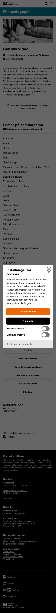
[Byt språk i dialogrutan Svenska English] (48, 269)
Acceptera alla (28, 311)
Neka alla (28, 320)
